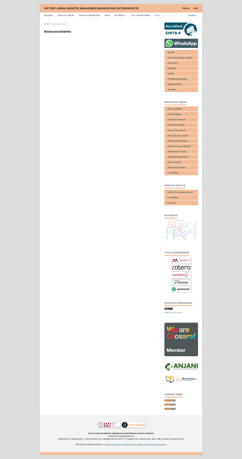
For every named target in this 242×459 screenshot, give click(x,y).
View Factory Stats (173, 312)
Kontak (171, 52)
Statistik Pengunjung (177, 79)
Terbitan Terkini (65, 15)
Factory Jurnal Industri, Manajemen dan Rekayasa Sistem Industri (91, 8)
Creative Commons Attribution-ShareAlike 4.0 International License (134, 444)
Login (195, 8)
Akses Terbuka (174, 162)
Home (47, 24)
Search (192, 15)
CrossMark (173, 172)
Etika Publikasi (175, 114)
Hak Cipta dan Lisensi (178, 135)
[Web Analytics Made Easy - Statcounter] (168, 309)
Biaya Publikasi (175, 109)
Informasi (119, 15)
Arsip (107, 15)
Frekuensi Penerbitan (178, 141)
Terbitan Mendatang (89, 15)
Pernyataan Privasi (176, 167)
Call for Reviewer (140, 15)
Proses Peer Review (176, 130)
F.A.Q (156, 15)
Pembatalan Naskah (177, 151)
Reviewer (172, 68)
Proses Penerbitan (176, 124)
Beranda (48, 15)
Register (186, 8)
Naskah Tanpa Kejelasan (179, 146)
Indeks (171, 73)
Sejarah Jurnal (174, 84)
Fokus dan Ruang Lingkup (180, 57)
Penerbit (172, 89)
